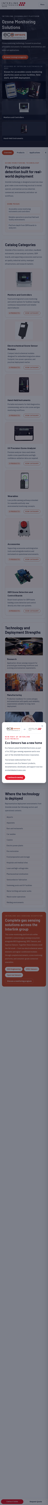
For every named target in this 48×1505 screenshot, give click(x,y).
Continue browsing (15, 777)
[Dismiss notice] (42, 726)
